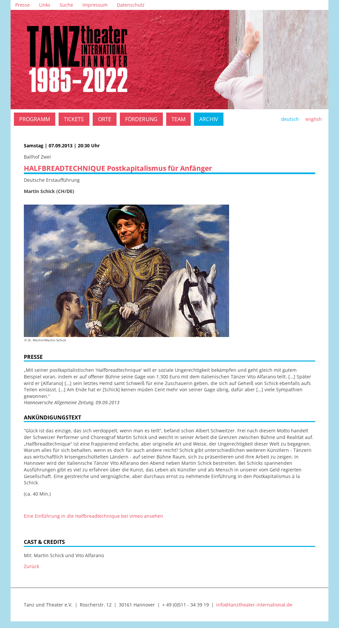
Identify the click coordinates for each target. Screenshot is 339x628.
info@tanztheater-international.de (254, 605)
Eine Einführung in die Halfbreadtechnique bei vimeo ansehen (93, 516)
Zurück (31, 566)
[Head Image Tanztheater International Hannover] (169, 59)
